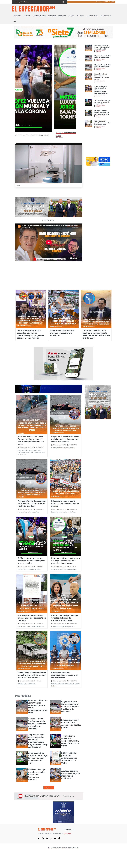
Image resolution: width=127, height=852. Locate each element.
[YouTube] (55, 836)
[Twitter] (39, 836)
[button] (63, 2)
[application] (16, 21)
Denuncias (99, 2)
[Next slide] (79, 59)
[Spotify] (47, 836)
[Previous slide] (17, 59)
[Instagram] (51, 836)
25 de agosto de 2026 (100, 50)
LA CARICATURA (92, 16)
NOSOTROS (67, 832)
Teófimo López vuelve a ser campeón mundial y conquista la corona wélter (31, 558)
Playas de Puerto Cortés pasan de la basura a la (102, 56)
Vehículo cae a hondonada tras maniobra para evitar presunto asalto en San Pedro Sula (32, 673)
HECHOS (38, 679)
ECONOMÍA (62, 16)
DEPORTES (52, 16)
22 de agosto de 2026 (100, 115)
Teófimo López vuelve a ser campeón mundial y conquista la (102, 102)
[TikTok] (59, 836)
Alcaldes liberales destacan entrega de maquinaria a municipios (62, 331)
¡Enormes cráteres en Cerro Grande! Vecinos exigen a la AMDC (101, 47)
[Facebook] (43, 836)
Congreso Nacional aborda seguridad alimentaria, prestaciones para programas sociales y (101, 89)
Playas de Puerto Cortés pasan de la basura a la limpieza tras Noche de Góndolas (65, 437)
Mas (14, 21)
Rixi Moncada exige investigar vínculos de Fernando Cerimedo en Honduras (65, 616)
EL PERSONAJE (106, 16)
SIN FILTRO (80, 16)
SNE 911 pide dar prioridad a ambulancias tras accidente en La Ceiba (32, 616)
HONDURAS (17, 16)
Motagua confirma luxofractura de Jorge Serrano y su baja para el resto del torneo (65, 558)
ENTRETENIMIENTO (39, 16)
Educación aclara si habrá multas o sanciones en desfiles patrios (101, 76)
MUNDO (71, 16)
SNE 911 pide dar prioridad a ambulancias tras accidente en (102, 123)
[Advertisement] (98, 144)
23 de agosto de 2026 (100, 59)
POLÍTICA (27, 16)
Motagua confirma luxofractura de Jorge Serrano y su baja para (101, 112)
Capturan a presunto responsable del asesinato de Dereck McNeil (64, 673)
